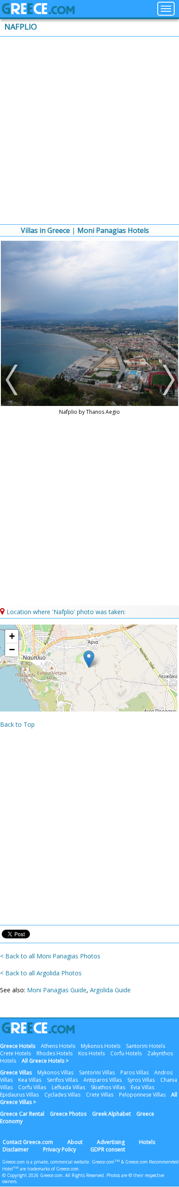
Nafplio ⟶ (166, 380)
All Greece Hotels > (45, 1060)
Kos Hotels (91, 1053)
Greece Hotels (17, 1046)
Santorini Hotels (145, 1046)
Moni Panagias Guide (56, 990)
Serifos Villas (62, 1080)
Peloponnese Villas (142, 1094)
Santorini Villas (97, 1072)
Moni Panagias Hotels (113, 230)
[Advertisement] (89, 130)
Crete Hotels (15, 1053)
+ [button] (12, 636)
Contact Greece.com (28, 1142)
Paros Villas (134, 1072)
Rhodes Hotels (54, 1053)
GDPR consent (107, 1149)
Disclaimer (16, 1149)
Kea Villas (29, 1080)
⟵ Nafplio (13, 380)
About (75, 1142)
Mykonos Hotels (100, 1046)
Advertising (111, 1142)
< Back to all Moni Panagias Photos (50, 956)
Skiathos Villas (108, 1087)
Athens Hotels (58, 1046)
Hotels (147, 1142)
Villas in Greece (45, 230)
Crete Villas (99, 1094)
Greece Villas (16, 1072)
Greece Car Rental (22, 1113)
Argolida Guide (110, 990)
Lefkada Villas (68, 1087)
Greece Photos (68, 1113)
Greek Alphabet (111, 1113)
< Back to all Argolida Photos (41, 973)
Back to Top (17, 724)
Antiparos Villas (102, 1080)
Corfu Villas (32, 1087)
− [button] (12, 649)
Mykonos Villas (55, 1072)
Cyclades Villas (62, 1094)
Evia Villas (142, 1087)
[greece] (38, 12)
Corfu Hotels (126, 1053)
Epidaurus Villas (19, 1094)
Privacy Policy (59, 1149)
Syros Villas (141, 1080)
